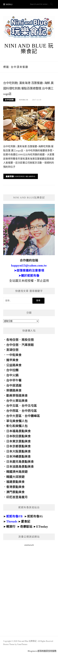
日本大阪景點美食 (18, 451)
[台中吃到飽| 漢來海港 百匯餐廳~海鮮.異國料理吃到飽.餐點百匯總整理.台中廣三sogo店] (29, 123)
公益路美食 (14, 365)
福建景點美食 (15, 481)
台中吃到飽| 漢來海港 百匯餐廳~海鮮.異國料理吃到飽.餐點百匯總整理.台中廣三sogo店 (28, 88)
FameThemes (22, 644)
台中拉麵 (12, 370)
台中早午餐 (14, 380)
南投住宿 (28, 339)
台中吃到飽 (9, 100)
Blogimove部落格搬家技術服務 (42, 651)
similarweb (29, 545)
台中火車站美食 (17, 400)
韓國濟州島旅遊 (17, 471)
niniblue (23, 100)
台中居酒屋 (14, 385)
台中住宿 (12, 344)
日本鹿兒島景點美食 (20, 461)
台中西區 (12, 410)
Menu (9, 4)
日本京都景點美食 (18, 446)
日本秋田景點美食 (18, 436)
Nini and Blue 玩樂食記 (29, 48)
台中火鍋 (12, 375)
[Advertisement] (29, 587)
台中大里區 (14, 416)
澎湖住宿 (12, 349)
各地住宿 (12, 339)
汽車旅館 (28, 344)
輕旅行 (10, 526)
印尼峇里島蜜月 (17, 497)
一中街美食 (14, 355)
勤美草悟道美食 (17, 395)
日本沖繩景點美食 (18, 456)
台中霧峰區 (32, 416)
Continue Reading (24, 176)
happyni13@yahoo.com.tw (29, 265)
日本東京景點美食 (18, 441)
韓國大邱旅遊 (15, 476)
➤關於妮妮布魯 (29, 275)
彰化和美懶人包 (17, 426)
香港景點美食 (15, 487)
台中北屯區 (29, 405)
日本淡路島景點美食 (20, 466)
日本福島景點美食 (18, 431)
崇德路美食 (14, 390)
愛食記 (25, 521)
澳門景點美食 (15, 492)
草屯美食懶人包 (17, 421)
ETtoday (42, 526)
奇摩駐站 (26, 526)
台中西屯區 (29, 410)
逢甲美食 (12, 360)
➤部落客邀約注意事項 (29, 270)
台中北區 (12, 405)
